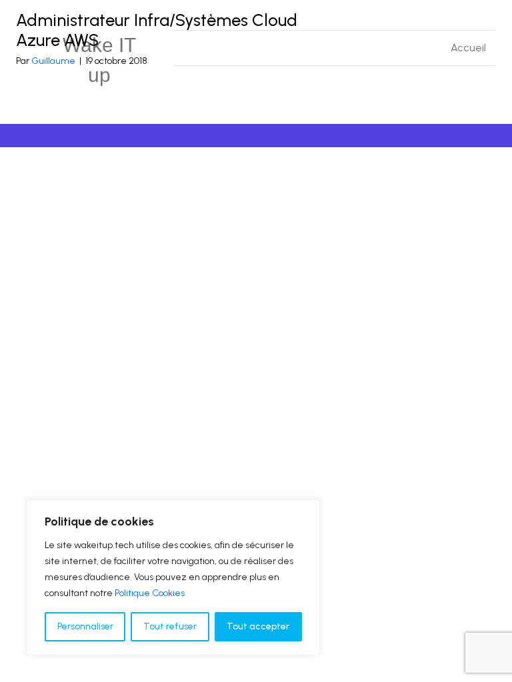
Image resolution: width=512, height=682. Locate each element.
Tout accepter (258, 626)
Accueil (468, 47)
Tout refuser (170, 626)
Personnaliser (85, 626)
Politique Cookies (150, 593)
